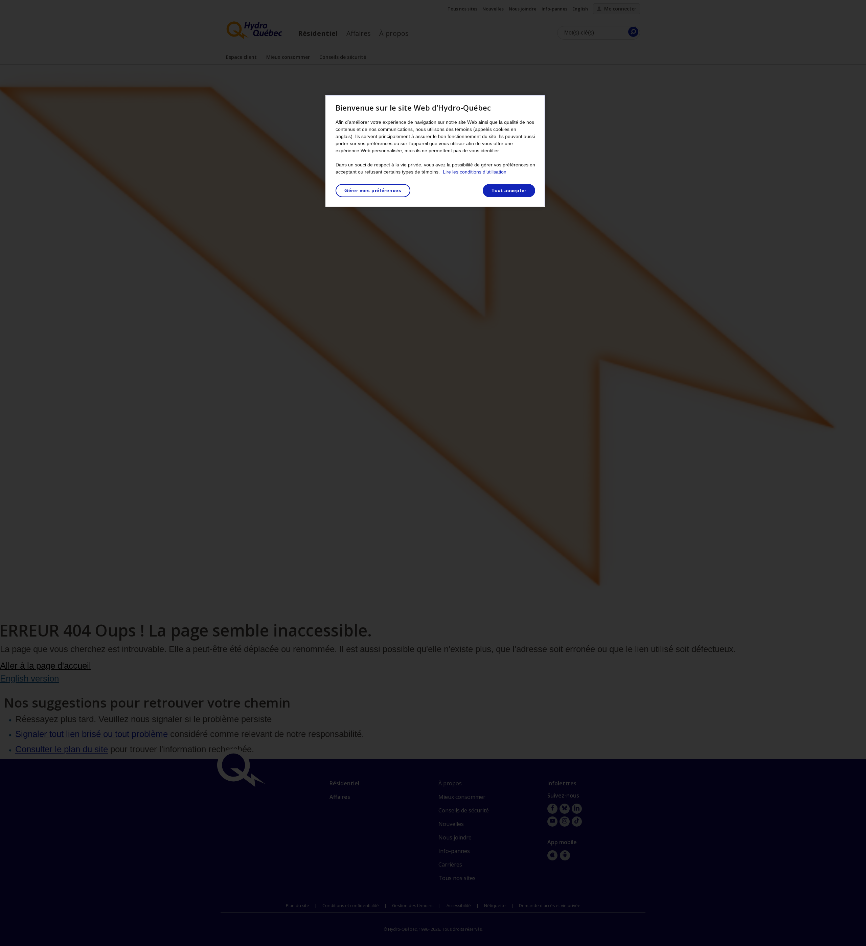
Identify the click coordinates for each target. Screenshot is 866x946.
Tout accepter (509, 190)
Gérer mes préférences (373, 190)
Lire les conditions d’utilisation (474, 172)
